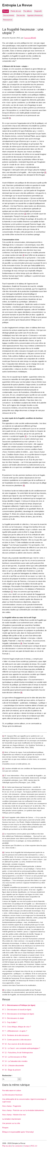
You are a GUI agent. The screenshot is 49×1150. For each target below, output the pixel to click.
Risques (5, 1128)
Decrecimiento (8, 15)
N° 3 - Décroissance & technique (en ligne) (18, 1014)
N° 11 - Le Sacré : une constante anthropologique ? (21, 1048)
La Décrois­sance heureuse (12, 1095)
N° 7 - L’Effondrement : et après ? (14, 1031)
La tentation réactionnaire (11, 1119)
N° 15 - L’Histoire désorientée (13, 1065)
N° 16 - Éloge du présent (11, 1070)
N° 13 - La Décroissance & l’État (14, 1057)
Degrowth (38, 11)
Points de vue (16, 11)
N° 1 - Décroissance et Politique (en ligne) (18, 1005)
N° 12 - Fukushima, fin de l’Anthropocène (17, 1053)
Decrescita (21, 15)
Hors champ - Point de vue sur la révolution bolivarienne (23, 1110)
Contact (26, 1146)
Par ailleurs (27, 11)
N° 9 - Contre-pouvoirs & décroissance (16, 1040)
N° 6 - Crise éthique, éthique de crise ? (16, 1027)
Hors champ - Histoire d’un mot (14, 1115)
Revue (5, 11)
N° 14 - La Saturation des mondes (14, 1061)
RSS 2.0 (34, 1146)
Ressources (7, 20)
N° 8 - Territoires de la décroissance (15, 1035)
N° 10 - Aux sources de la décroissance (17, 1044)
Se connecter (17, 1146)
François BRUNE (30, 38)
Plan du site (6, 1146)
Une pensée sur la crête (11, 1123)
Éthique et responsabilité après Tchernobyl (18, 1132)
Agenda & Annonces (35, 15)
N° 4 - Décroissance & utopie (13, 1018)
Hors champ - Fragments (11, 1106)
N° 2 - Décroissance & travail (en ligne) (16, 1009)
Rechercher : (7, 1075)
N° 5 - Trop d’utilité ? (9, 1022)
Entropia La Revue (17, 5)
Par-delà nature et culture (11, 1090)
